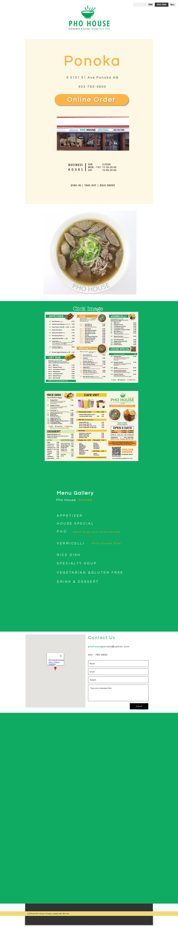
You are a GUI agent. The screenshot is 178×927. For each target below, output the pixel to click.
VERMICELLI (71, 543)
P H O (61, 531)
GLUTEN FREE (107, 572)
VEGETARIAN (71, 572)
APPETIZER (70, 515)
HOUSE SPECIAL (75, 523)
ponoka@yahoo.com (116, 646)
